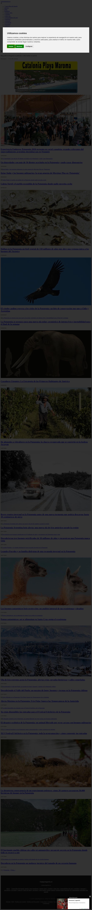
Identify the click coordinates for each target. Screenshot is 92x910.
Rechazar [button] (19, 46)
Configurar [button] (29, 46)
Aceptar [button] (11, 46)
